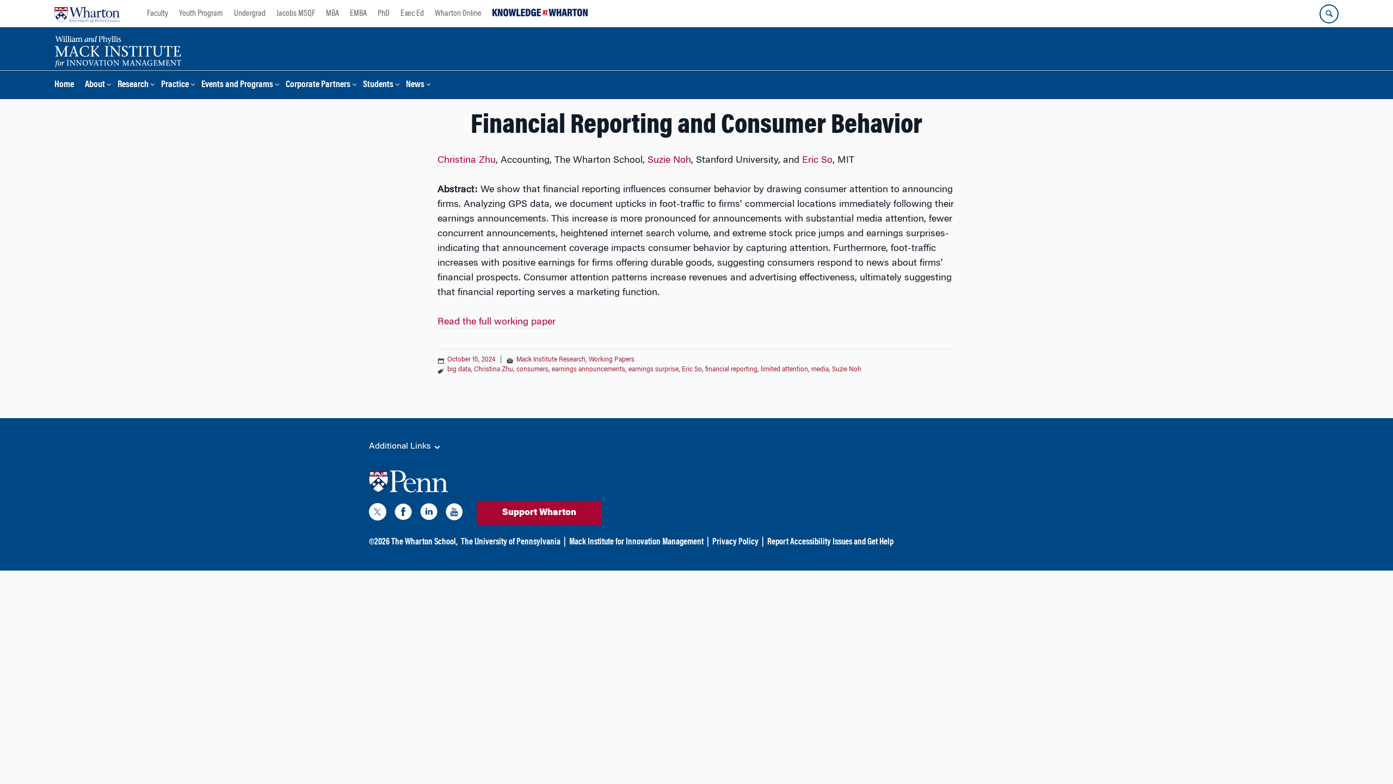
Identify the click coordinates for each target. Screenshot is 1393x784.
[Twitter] (377, 514)
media (820, 369)
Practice (175, 85)
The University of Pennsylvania (510, 542)
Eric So (817, 161)
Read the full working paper (496, 322)
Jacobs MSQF (295, 13)
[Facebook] (403, 514)
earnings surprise (653, 369)
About (95, 85)
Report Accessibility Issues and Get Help (830, 542)
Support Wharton (539, 513)
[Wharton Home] (87, 13)
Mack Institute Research (550, 360)
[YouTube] (454, 514)
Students (378, 85)
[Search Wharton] (1329, 13)
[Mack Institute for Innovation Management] (117, 50)
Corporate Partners (318, 85)
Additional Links (401, 446)
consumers (532, 369)
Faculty (157, 13)
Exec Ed (412, 13)
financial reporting (731, 369)
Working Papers (611, 360)
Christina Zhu (466, 161)
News (415, 85)
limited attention (784, 369)
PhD (384, 13)
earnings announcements (588, 369)
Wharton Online (458, 13)
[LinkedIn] (428, 514)
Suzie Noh (669, 161)
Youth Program (201, 13)
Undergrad (250, 13)
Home (64, 85)
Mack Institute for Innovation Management (636, 542)
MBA (332, 13)
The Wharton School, (424, 542)
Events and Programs (237, 85)
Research (133, 85)
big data (459, 369)
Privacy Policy (735, 542)
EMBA (358, 13)
